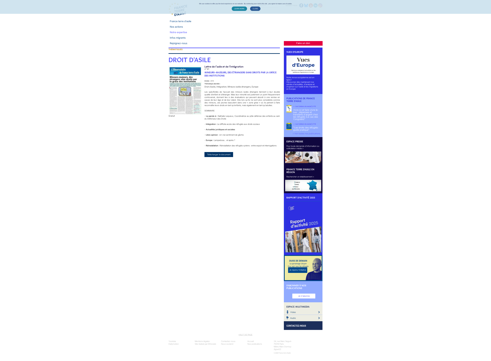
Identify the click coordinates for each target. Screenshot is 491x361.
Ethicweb (212, 344)
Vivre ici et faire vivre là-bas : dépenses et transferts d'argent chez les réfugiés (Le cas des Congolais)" (306, 114)
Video (293, 312)
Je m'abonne (304, 296)
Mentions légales (202, 341)
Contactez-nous (228, 341)
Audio (293, 318)
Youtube (172, 341)
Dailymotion (174, 344)
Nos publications (254, 344)
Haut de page (245, 335)
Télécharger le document (219, 154)
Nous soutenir (227, 344)
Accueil (250, 341)
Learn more (239, 9)
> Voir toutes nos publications (306, 133)
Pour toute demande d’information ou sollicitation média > (302, 147)
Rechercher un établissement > (300, 176)
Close (255, 9)
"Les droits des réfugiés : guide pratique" (306, 128)
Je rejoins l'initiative (297, 270)
